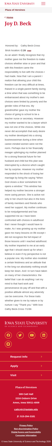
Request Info (18, 356)
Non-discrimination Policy (26, 429)
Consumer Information (26, 435)
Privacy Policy (26, 425)
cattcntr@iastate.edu (26, 409)
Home (10, 17)
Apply (14, 365)
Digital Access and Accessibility (26, 432)
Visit (13, 375)
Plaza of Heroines (15, 10)
